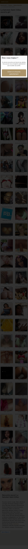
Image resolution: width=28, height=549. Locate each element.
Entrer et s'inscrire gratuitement (14, 73)
